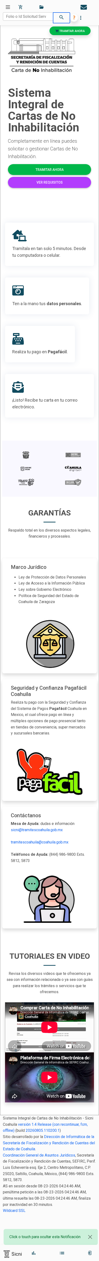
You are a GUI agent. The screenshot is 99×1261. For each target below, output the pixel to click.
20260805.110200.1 (43, 1130)
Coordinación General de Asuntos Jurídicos (39, 1155)
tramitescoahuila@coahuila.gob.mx (39, 842)
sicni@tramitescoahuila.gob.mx (37, 830)
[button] (74, 18)
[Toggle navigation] (8, 7)
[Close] (90, 1237)
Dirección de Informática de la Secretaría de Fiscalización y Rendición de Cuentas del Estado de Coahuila (49, 1142)
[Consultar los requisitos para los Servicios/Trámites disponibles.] (41, 7)
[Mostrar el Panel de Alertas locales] (83, 7)
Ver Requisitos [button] (50, 182)
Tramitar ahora (72, 31)
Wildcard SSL (14, 1210)
